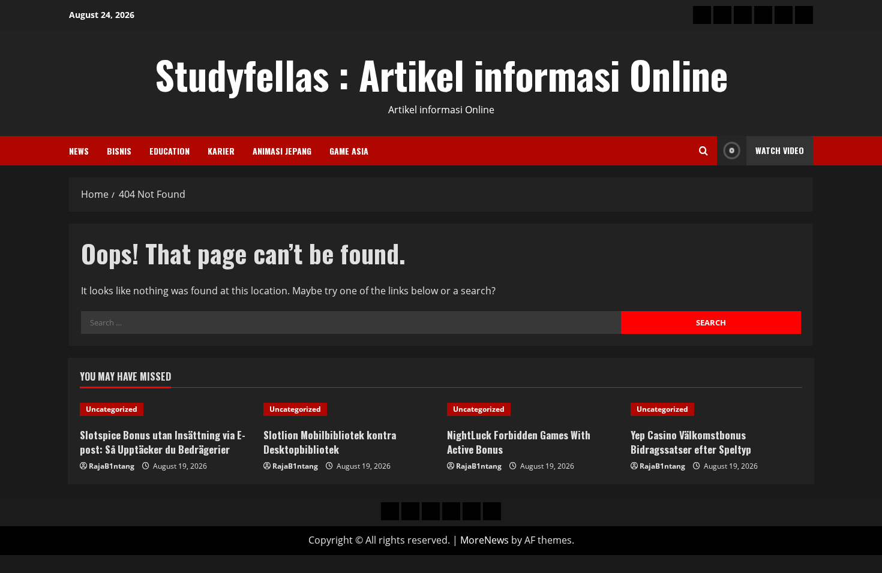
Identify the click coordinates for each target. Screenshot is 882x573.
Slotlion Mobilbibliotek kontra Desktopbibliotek (329, 442)
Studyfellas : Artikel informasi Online (441, 74)
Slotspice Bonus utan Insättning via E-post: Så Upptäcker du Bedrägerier (162, 442)
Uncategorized (111, 409)
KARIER (221, 150)
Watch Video (779, 150)
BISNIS (119, 150)
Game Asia (348, 150)
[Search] (703, 150)
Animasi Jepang (282, 150)
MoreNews (484, 540)
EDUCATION (169, 150)
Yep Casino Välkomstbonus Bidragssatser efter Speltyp (691, 442)
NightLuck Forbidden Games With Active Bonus (518, 442)
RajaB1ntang (111, 466)
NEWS (79, 150)
